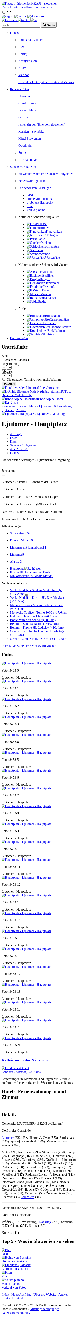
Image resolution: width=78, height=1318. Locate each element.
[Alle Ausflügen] (3, 475)
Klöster (44, 290)
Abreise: (7, 371)
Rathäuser (49, 298)
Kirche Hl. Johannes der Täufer (30, 572)
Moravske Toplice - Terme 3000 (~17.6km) (38, 612)
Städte (42, 301)
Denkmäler (52, 283)
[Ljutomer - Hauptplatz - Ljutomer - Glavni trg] (33, 414)
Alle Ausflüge (27, 159)
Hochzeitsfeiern (61, 327)
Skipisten (48, 334)
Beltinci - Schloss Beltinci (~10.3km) (34, 623)
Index (5, 1294)
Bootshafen (52, 315)
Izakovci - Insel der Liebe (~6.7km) (33, 616)
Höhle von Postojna (40, 198)
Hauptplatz (17, 568)
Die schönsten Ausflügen (34, 188)
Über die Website (44, 1294)
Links (6, 1298)
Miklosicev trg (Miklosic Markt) (31, 576)
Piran (30, 206)
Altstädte (47, 271)
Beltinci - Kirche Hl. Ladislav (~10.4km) (37, 627)
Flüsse (42, 224)
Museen (45, 294)
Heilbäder (49, 323)
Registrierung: (11, 364)
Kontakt (17, 1298)
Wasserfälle (52, 257)
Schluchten (52, 246)
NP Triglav (51, 235)
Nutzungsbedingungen (44, 1309)
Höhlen (45, 227)
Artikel (63, 1294)
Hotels (14, 32)
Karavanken (54, 231)
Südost (22, 152)
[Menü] (9, 12)
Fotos (13, 438)
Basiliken (48, 275)
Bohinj (22, 54)
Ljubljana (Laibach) (31, 39)
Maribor (23, 75)
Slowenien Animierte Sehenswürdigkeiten (45, 174)
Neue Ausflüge (21, 1294)
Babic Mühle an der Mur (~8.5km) (33, 620)
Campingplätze (59, 319)
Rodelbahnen (56, 330)
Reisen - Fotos (19, 89)
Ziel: (5, 355)
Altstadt (21, 410)
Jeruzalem (27, 1197)
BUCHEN (9, 383)
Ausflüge (16, 434)
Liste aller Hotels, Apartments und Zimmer (46, 82)
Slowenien (25, 96)
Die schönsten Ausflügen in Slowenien (27, 7)
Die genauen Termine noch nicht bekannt (34, 379)
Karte (13, 441)
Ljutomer (8, 410)
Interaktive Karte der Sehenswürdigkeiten (29, 645)
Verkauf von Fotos (14, 1287)
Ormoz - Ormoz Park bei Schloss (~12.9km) (39, 638)
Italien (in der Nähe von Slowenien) (41, 124)
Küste (22, 68)
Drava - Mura (27, 110)
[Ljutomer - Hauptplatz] (26, 663)
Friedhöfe (49, 286)
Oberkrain (25, 145)
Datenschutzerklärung (16, 1312)
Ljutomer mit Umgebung (55, 406)
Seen (39, 250)
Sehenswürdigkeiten (23, 166)
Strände (45, 254)
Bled (21, 47)
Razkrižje (45, 1222)
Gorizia (23, 117)
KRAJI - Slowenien (44, 3)
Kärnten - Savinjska (31, 131)
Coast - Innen (27, 103)
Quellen (45, 242)
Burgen (45, 279)
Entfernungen (19, 338)
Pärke (41, 239)
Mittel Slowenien (29, 138)
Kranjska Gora (28, 61)
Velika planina (36, 210)
